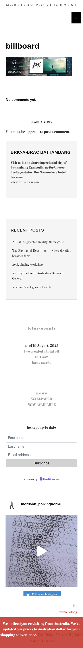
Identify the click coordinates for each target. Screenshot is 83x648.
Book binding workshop (27, 264)
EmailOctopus (51, 479)
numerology (68, 612)
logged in (32, 132)
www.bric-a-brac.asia (25, 182)
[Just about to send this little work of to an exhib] (41, 551)
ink (75, 606)
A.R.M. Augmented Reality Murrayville (38, 242)
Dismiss (48, 641)
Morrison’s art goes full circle (31, 287)
